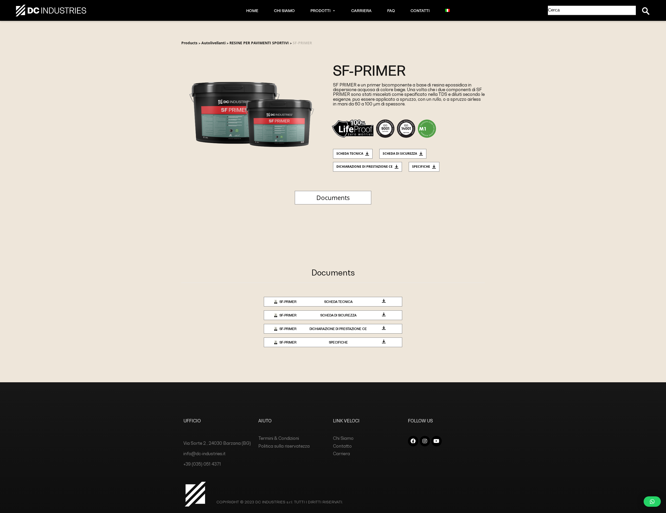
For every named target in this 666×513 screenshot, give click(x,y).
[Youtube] (436, 441)
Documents (333, 197)
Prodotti (320, 10)
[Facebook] (413, 441)
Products (189, 42)
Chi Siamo (284, 10)
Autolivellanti (213, 42)
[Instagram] (425, 441)
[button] (333, 10)
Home (252, 10)
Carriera (361, 10)
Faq (391, 10)
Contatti (420, 10)
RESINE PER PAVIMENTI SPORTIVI (259, 42)
